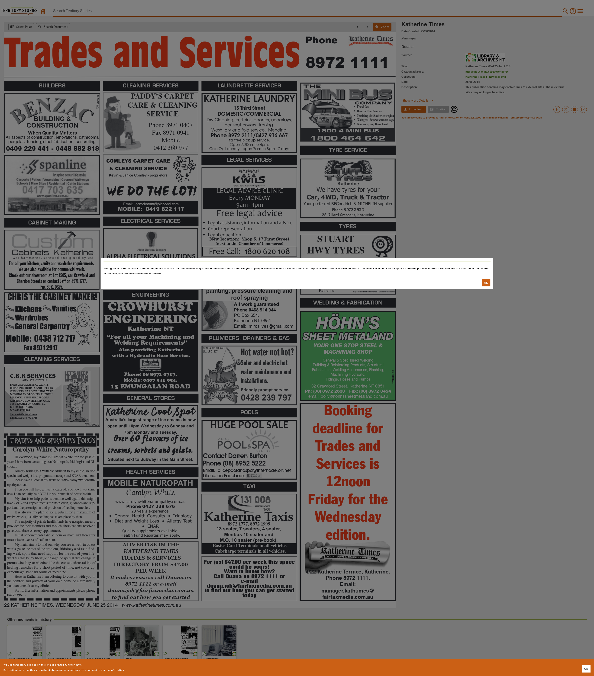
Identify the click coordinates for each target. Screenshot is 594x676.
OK (486, 283)
